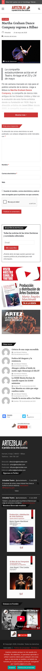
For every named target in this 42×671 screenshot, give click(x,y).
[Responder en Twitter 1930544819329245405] (4, 491)
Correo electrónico (9, 173)
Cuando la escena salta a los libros (26, 398)
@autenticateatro (28, 503)
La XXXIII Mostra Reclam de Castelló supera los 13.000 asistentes (23, 380)
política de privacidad (17, 256)
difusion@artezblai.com (18, 467)
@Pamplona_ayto (8, 488)
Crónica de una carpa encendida (25, 349)
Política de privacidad (22, 648)
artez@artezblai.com (17, 464)
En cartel (5, 19)
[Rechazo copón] (39, 660)
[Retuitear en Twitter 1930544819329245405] (8, 491)
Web (3, 182)
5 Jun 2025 (33, 480)
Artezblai (8, 32)
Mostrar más (20, 115)
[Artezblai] (21, 8)
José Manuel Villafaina (20, 352)
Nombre (5, 165)
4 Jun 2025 (33, 498)
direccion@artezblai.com (18, 462)
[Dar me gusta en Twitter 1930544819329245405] (12, 491)
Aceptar (12, 667)
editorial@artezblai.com (17, 470)
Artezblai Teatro (8, 480)
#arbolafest (24, 485)
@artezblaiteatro (21, 480)
